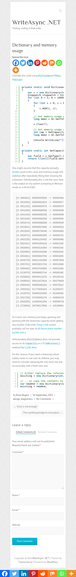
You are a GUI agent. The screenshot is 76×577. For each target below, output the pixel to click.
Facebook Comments (47, 432)
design (16, 399)
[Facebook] (16, 63)
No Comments (43, 399)
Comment (18, 452)
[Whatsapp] (59, 63)
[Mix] (52, 63)
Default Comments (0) (26, 432)
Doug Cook (42, 324)
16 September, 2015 (43, 395)
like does (29, 347)
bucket (15, 172)
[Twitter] (23, 63)
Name (16, 495)
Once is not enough (25, 406)
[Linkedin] (30, 63)
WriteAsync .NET (36, 22)
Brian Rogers (22, 395)
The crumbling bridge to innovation (42, 412)
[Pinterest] (37, 63)
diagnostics (27, 399)
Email (16, 510)
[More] (16, 70)
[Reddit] (44, 63)
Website (16, 524)
